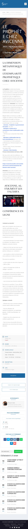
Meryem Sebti (6, 116)
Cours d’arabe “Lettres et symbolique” (13, 418)
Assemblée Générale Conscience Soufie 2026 (14, 468)
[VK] (14, 439)
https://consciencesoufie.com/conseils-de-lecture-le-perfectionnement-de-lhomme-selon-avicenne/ (13, 165)
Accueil (4, 12)
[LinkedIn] (11, 439)
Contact (21, 525)
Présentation (7, 524)
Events (8, 12)
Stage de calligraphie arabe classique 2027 (16, 484)
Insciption (7, 364)
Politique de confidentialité (20, 522)
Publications (8, 525)
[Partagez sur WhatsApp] (21, 439)
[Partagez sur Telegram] (11, 443)
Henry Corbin (21, 524)
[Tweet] (8, 439)
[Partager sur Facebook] (5, 439)
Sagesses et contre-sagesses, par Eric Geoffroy (16, 476)
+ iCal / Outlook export (13, 389)
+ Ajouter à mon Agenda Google (14, 385)
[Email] (14, 443)
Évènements (13, 524)
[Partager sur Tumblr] (18, 439)
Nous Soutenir (15, 525)
